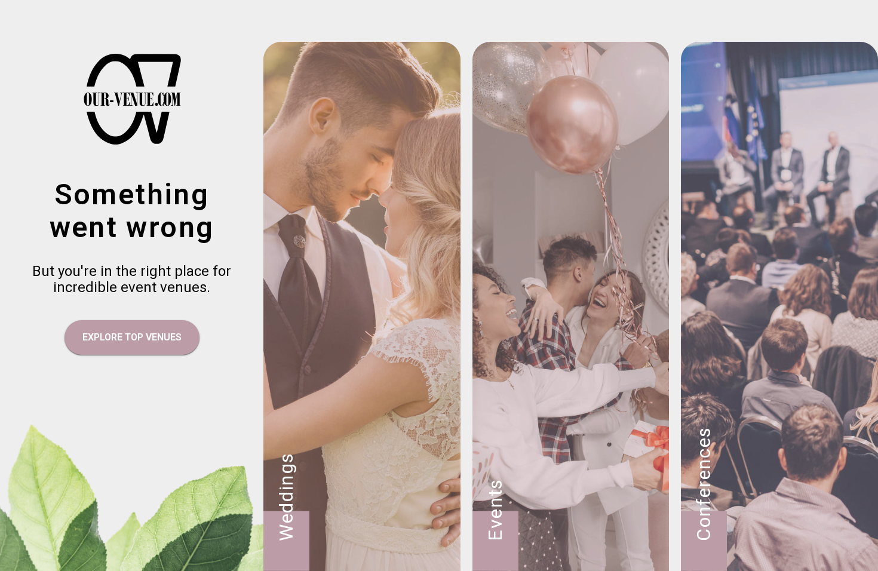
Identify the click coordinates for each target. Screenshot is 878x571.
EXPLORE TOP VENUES (132, 337)
